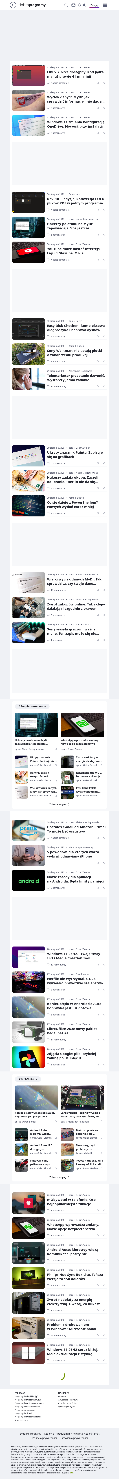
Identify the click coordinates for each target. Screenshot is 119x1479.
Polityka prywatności (44, 1438)
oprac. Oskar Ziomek (79, 67)
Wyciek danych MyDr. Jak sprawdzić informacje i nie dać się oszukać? (75, 101)
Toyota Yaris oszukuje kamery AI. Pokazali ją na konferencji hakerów (90, 1162)
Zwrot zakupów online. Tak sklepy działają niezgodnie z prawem (76, 606)
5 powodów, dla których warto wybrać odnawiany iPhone (73, 853)
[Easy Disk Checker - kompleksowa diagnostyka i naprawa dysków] (28, 329)
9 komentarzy (58, 513)
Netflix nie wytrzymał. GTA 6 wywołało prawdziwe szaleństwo (75, 980)
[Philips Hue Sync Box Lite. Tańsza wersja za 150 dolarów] (28, 1278)
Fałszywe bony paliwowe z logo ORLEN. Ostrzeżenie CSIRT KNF (42, 1162)
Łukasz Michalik (84, 1153)
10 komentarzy (58, 964)
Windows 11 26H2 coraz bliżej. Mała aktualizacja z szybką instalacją (72, 1353)
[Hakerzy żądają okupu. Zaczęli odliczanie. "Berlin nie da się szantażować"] (28, 480)
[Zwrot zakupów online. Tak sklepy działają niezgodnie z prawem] (28, 607)
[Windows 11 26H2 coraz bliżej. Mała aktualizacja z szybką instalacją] (28, 1353)
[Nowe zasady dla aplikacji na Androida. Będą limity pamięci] (28, 880)
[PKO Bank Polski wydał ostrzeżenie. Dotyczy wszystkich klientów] (67, 792)
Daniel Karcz (75, 194)
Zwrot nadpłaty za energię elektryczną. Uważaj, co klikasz (88, 759)
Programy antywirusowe (25, 1410)
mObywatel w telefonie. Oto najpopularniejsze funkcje (71, 1201)
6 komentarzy (58, 234)
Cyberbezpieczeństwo (67, 1403)
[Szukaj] (66, 5)
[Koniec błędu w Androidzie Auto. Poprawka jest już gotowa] (28, 1007)
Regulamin (63, 1433)
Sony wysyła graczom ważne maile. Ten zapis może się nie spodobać (71, 633)
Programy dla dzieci (23, 1413)
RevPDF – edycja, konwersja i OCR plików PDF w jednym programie (75, 200)
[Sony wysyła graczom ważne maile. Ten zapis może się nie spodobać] (28, 632)
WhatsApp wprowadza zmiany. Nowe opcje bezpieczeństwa (80, 742)
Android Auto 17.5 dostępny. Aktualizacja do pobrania (41, 1147)
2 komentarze (58, 107)
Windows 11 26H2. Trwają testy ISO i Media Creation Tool (73, 955)
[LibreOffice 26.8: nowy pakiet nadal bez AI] (28, 1032)
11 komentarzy (58, 386)
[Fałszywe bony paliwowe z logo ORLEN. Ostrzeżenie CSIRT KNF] (21, 1165)
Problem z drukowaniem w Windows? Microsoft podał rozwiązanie (71, 1328)
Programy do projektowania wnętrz (30, 1403)
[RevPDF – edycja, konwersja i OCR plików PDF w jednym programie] (28, 202)
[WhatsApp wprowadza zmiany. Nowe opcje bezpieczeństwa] (82, 725)
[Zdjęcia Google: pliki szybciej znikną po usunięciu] (28, 1057)
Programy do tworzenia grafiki (28, 1416)
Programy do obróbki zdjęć (26, 1396)
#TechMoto (26, 1079)
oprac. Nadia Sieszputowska (83, 219)
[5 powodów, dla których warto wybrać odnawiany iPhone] (28, 855)
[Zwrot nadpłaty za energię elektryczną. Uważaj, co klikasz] (67, 762)
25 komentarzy (58, 1335)
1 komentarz (57, 640)
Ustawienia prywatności (74, 1438)
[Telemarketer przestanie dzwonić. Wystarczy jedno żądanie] (28, 379)
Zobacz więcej (57, 804)
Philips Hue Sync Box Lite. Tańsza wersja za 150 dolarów (75, 1276)
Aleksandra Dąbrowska (80, 370)
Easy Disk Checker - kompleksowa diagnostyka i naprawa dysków (76, 327)
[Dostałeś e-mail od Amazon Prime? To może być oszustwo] (28, 830)
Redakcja (49, 1433)
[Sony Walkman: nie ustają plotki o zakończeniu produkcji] (28, 354)
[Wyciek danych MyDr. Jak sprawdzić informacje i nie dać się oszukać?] (28, 100)
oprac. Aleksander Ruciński (75, 1121)
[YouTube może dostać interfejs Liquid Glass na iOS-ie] (28, 252)
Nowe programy (22, 1420)
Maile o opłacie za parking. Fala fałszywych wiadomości (87, 1132)
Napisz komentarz (60, 82)
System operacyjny (66, 1406)
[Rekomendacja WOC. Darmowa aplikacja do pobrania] (67, 777)
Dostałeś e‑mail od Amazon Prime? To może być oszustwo (76, 828)
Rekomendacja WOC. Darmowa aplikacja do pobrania (90, 774)
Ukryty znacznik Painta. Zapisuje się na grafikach (75, 454)
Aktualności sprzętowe (68, 1399)
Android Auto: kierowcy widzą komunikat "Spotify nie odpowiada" (42, 1132)
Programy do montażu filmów (27, 1406)
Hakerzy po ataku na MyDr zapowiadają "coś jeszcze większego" (70, 228)
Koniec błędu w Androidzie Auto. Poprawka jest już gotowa (74, 1005)
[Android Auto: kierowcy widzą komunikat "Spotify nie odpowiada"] (21, 1134)
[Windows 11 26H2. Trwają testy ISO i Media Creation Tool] (28, 957)
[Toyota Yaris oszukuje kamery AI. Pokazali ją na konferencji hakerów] (67, 1165)
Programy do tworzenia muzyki (28, 1399)
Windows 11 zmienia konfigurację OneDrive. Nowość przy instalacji (75, 124)
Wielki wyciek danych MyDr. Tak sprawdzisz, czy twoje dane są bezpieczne (74, 583)
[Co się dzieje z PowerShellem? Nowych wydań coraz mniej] (28, 505)
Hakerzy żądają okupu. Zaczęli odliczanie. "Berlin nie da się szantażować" (72, 481)
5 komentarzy (58, 463)
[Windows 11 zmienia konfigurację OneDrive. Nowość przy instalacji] (28, 125)
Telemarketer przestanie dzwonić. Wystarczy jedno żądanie (76, 377)
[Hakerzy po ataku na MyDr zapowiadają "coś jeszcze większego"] (28, 227)
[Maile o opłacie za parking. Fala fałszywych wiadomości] (67, 1134)
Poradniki (62, 1396)
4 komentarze (58, 1260)
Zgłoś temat (92, 1433)
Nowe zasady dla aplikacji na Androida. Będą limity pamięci (75, 878)
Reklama (78, 1433)
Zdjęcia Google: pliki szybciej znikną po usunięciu (71, 1055)
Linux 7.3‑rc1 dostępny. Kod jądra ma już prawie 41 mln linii (75, 74)
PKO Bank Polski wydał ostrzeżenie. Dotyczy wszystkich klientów (88, 789)
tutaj (71, 1472)
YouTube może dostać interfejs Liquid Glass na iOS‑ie (73, 250)
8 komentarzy (58, 989)
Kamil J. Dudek (76, 345)
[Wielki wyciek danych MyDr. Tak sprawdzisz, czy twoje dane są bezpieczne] (28, 582)
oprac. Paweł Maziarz (80, 624)
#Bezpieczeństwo (31, 706)
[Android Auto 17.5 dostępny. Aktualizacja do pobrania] (21, 1149)
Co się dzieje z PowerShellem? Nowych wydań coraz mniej (72, 504)
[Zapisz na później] (98, 83)
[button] (104, 5)
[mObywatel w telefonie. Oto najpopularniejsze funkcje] (28, 1203)
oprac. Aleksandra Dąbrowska (84, 599)
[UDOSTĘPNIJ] (104, 83)
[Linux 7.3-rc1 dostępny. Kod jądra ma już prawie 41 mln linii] (28, 75)
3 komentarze (58, 488)
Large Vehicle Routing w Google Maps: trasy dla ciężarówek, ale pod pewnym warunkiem (80, 1115)
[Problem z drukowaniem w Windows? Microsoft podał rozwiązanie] (28, 1328)
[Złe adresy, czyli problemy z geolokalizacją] (67, 1149)
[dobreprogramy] (35, 4)
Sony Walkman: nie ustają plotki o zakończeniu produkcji (74, 352)
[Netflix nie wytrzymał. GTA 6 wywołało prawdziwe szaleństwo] (28, 982)
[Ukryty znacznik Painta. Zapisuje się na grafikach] (28, 455)
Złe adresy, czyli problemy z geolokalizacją (85, 1147)
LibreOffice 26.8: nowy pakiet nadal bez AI (72, 1030)
